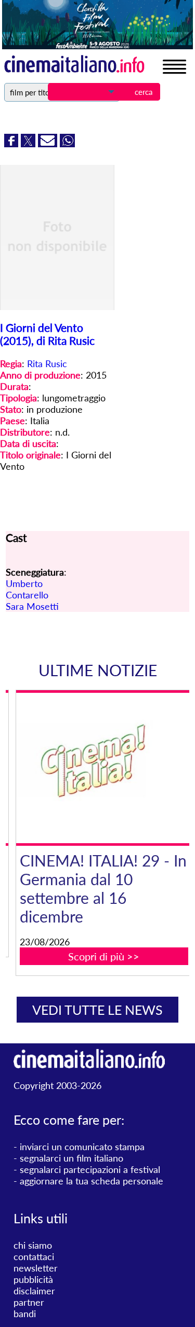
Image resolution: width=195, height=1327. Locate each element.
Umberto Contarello (27, 589)
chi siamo (33, 1245)
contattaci (34, 1256)
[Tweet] (29, 143)
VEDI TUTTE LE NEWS (97, 1009)
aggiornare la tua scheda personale (91, 1180)
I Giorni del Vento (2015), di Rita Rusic (47, 334)
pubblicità (33, 1279)
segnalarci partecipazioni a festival (90, 1169)
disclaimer (34, 1290)
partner (29, 1302)
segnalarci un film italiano (71, 1158)
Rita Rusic (47, 363)
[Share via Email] (49, 143)
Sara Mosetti (32, 606)
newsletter (36, 1268)
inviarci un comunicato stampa (82, 1146)
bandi (25, 1313)
